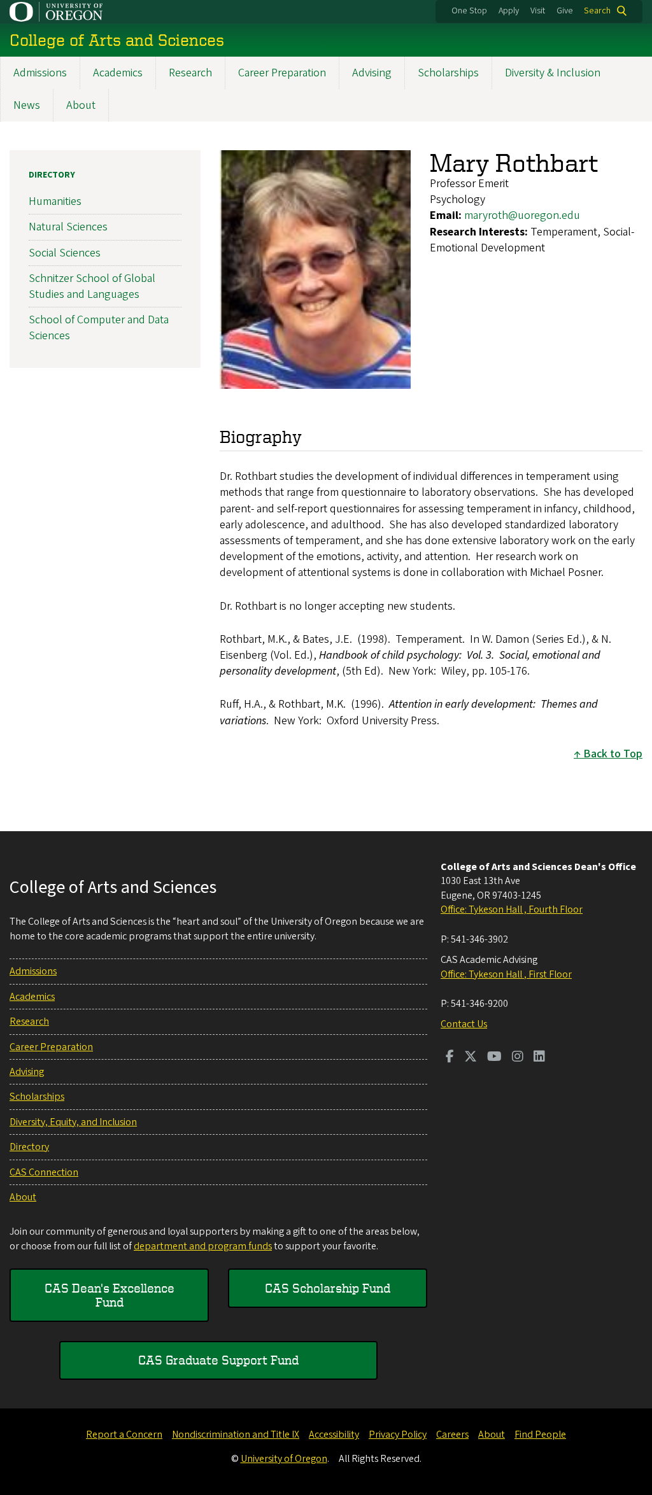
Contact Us (464, 1024)
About (81, 105)
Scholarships (448, 73)
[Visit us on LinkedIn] (539, 1058)
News (26, 105)
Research (190, 73)
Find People (540, 1435)
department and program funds (203, 1246)
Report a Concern (124, 1435)
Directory (52, 175)
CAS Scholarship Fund (327, 1288)
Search (597, 10)
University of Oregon (284, 1459)
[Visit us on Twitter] (470, 1058)
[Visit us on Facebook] (450, 1058)
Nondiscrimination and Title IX (235, 1435)
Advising (372, 73)
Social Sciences (65, 253)
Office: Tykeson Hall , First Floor (506, 974)
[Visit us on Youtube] (494, 1058)
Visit (537, 10)
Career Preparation (282, 73)
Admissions (40, 73)
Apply (509, 10)
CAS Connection (44, 1172)
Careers (452, 1435)
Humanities (55, 201)
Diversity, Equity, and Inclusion (73, 1122)
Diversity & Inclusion (552, 73)
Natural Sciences (68, 227)
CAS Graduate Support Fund (218, 1359)
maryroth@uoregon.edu (522, 215)
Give (564, 10)
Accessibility (334, 1435)
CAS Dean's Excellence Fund (109, 1295)
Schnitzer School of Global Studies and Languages (92, 286)
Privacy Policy (398, 1435)
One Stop (469, 10)
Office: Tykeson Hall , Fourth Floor (512, 909)
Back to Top (612, 754)
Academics (118, 73)
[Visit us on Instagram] (517, 1058)
